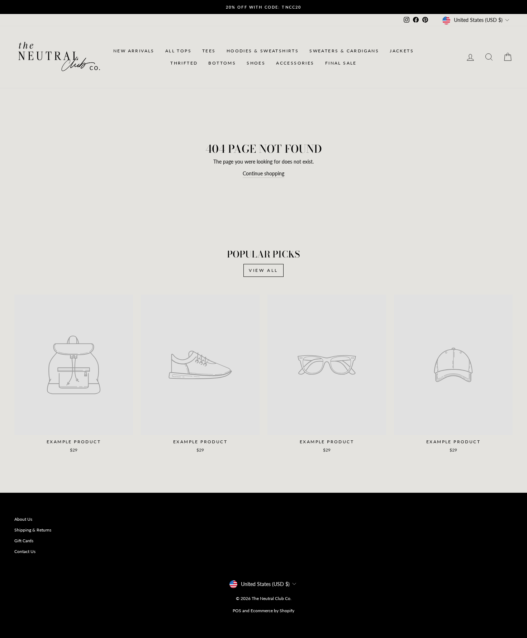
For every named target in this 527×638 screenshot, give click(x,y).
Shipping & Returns (32, 530)
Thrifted (184, 63)
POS (237, 610)
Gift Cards (23, 540)
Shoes (256, 63)
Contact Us (24, 551)
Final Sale (341, 63)
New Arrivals (134, 50)
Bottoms (222, 63)
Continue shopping (263, 173)
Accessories (295, 63)
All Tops (178, 50)
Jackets (402, 50)
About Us (23, 519)
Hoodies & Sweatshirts (263, 50)
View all (263, 270)
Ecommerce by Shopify (272, 610)
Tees (209, 50)
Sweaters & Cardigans (344, 50)
